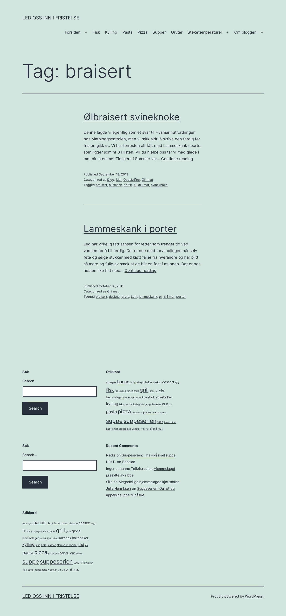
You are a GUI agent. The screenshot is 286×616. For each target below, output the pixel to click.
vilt (143, 429)
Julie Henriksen (118, 488)
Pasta (127, 32)
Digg (110, 179)
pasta (111, 411)
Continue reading (177, 158)
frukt (136, 391)
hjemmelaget (114, 397)
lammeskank (148, 296)
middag (135, 404)
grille (151, 391)
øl (135, 185)
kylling (112, 403)
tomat (114, 428)
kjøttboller (136, 397)
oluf (165, 404)
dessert (168, 382)
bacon (123, 381)
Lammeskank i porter (130, 228)
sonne (163, 412)
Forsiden (73, 32)
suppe (114, 420)
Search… (29, 381)
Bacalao (128, 462)
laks (121, 404)
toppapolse (125, 428)
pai (170, 404)
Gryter (176, 32)
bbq (132, 382)
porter (181, 296)
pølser (147, 412)
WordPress (254, 596)
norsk (128, 185)
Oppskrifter (131, 179)
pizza (124, 411)
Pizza (142, 32)
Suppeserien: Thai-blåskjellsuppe (148, 455)
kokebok (148, 397)
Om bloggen (245, 32)
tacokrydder (170, 422)
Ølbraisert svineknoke (132, 117)
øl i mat (143, 185)
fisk (110, 390)
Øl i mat (147, 179)
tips (108, 428)
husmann (115, 185)
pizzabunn (137, 412)
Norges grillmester (151, 404)
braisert (101, 185)
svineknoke (159, 185)
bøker (148, 382)
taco (160, 421)
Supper (159, 32)
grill (144, 390)
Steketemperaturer (205, 32)
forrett (130, 391)
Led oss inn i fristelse (50, 18)
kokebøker (164, 397)
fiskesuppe (120, 391)
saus (156, 412)
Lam (134, 296)
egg (177, 382)
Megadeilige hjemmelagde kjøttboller (149, 482)
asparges (111, 382)
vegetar (136, 428)
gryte (125, 296)
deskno (114, 296)
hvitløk (126, 397)
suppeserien (140, 420)
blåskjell (140, 382)
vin (147, 429)
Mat (119, 179)
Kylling (111, 32)
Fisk (96, 32)
